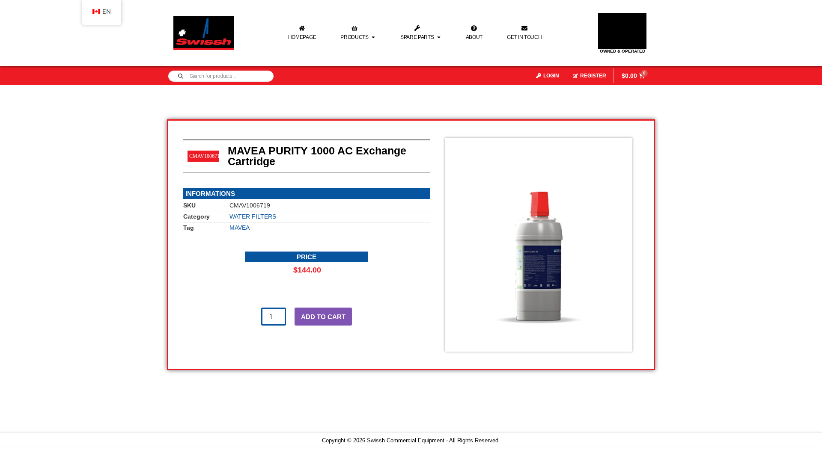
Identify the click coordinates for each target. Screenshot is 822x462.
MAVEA (239, 227)
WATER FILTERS (252, 216)
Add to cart (323, 316)
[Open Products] (373, 37)
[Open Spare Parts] (438, 37)
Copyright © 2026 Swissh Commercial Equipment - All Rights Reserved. (411, 440)
